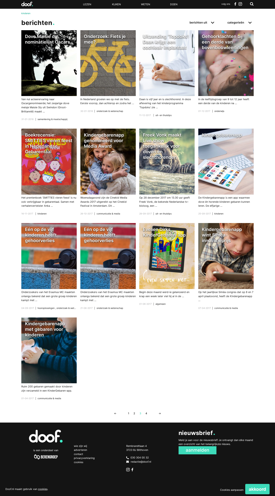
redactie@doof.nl (141, 461)
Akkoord (257, 489)
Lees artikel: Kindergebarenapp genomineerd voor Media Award (108, 176)
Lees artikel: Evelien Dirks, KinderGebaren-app (167, 268)
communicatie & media (108, 213)
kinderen (42, 213)
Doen (173, 4)
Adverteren (80, 449)
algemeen (160, 304)
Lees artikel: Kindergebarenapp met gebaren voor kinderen (49, 362)
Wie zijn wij (80, 446)
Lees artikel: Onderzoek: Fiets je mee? (108, 75)
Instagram (240, 4)
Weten (145, 4)
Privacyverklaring (84, 458)
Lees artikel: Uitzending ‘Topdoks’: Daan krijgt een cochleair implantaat (167, 77)
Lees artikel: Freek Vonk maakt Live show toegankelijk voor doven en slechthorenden (167, 176)
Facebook (235, 4)
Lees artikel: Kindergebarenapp (226, 176)
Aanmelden (197, 450)
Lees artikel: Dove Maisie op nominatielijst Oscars (49, 79)
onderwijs (219, 111)
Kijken (116, 4)
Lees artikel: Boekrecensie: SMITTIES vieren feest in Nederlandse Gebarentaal (49, 176)
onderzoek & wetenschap (110, 111)
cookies (42, 489)
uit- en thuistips (163, 115)
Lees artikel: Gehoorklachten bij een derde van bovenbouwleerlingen (226, 75)
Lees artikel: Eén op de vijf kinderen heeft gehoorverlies (49, 270)
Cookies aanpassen (231, 489)
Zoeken (252, 4)
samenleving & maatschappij (52, 119)
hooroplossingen (46, 308)
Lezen (87, 4)
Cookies (78, 462)
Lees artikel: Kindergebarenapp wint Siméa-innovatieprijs (226, 270)
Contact (78, 454)
